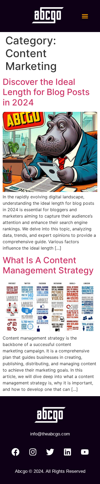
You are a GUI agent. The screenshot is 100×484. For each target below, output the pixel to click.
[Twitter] (50, 452)
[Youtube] (85, 452)
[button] (85, 16)
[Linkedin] (67, 452)
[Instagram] (33, 452)
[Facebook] (15, 452)
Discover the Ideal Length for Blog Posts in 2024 (46, 92)
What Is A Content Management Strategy (48, 265)
